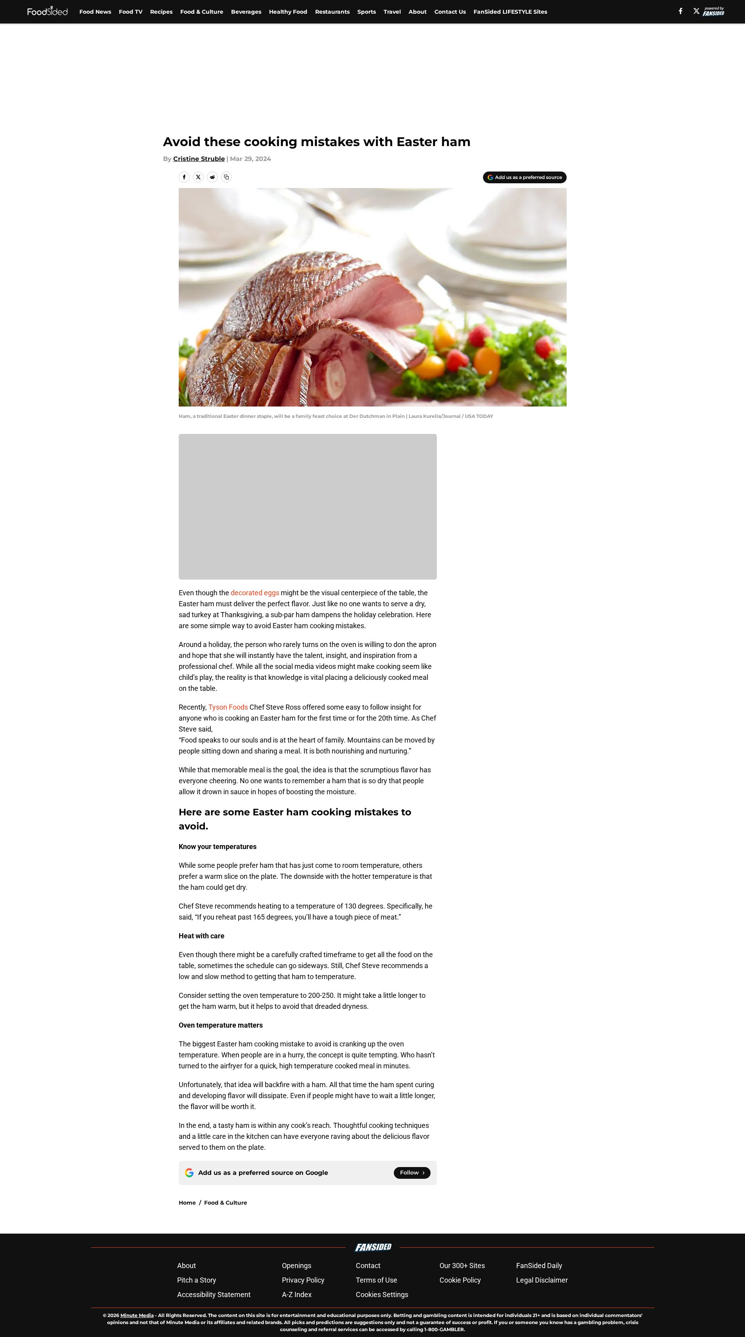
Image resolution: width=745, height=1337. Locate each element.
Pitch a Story (196, 1280)
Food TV (130, 11)
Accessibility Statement (214, 1294)
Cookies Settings (382, 1294)
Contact (368, 1265)
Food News (95, 11)
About (418, 11)
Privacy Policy (303, 1280)
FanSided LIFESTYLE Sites (510, 11)
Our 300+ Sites (462, 1265)
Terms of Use (376, 1280)
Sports (366, 11)
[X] (696, 11)
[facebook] (680, 11)
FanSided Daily (539, 1265)
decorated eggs (255, 593)
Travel (392, 11)
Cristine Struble (199, 159)
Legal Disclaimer (542, 1280)
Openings (296, 1265)
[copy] (226, 177)
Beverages (246, 11)
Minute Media (137, 1315)
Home (187, 1202)
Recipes (161, 11)
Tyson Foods (228, 707)
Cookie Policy (460, 1280)
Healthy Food (288, 11)
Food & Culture (201, 11)
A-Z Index (297, 1294)
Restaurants (332, 11)
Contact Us (450, 11)
